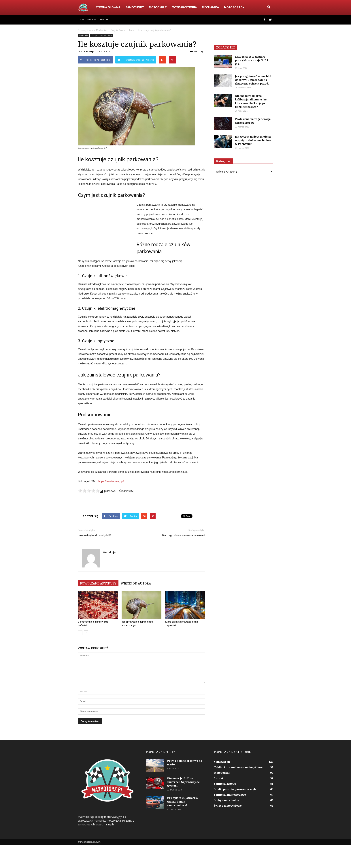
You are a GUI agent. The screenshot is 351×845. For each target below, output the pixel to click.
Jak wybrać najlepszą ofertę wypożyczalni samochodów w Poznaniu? (253, 140)
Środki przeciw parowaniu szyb (235, 789)
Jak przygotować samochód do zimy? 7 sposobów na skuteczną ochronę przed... (253, 80)
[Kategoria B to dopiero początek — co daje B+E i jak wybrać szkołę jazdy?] (223, 61)
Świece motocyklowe (228, 805)
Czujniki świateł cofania (101, 35)
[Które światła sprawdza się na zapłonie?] (185, 605)
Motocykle (158, 7)
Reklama (92, 19)
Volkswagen (222, 761)
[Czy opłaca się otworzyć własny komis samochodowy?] (155, 802)
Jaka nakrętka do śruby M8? (95, 535)
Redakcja (89, 51)
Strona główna (107, 7)
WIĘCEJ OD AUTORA (136, 583)
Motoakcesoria (184, 7)
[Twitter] (270, 19)
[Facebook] (264, 19)
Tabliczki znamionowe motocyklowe (238, 767)
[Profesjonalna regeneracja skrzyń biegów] (223, 123)
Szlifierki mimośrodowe (230, 794)
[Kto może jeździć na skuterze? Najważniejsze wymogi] (155, 783)
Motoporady (234, 7)
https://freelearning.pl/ (111, 481)
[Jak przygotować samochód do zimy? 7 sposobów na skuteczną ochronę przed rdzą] (223, 80)
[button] (268, 7)
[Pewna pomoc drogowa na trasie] (155, 765)
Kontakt (105, 19)
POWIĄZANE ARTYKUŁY (98, 583)
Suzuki (218, 778)
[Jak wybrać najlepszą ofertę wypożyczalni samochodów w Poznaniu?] (223, 141)
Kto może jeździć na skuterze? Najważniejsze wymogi (183, 782)
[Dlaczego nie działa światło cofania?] (98, 605)
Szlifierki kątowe (225, 783)
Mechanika (210, 7)
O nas (81, 19)
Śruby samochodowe (227, 800)
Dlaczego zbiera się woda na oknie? (183, 535)
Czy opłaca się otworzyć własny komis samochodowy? (182, 802)
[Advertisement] (105, 227)
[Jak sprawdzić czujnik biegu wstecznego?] (141, 605)
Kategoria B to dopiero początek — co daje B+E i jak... (251, 60)
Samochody (134, 7)
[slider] (89, 490)
